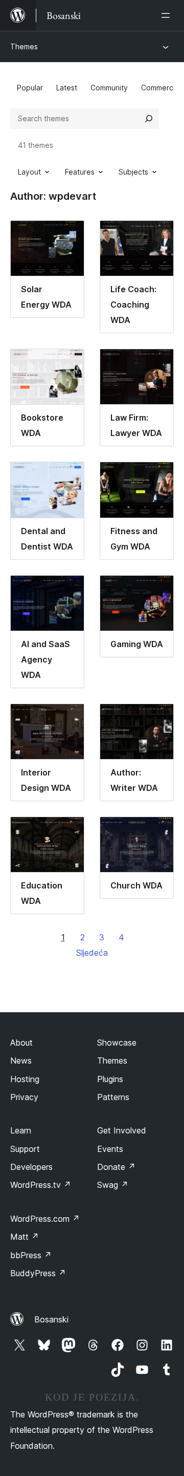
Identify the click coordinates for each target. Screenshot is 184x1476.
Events (110, 1149)
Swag (112, 1185)
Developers (31, 1167)
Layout (29, 171)
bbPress (31, 1255)
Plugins (110, 1079)
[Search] (149, 118)
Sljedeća (92, 953)
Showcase (116, 1042)
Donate (116, 1167)
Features (80, 171)
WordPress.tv (40, 1185)
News (21, 1060)
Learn (20, 1130)
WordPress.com (45, 1219)
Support (25, 1149)
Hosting (24, 1079)
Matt (24, 1237)
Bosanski (51, 1319)
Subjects (133, 171)
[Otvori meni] (167, 15)
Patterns (113, 1097)
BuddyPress (38, 1273)
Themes (24, 46)
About (21, 1042)
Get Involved (121, 1130)
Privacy (24, 1097)
